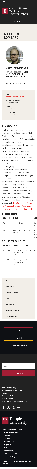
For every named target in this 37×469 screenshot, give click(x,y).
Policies (7, 439)
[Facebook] (3, 407)
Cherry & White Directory (12, 429)
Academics (10, 281)
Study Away (10, 304)
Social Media (9, 442)
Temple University (5, 2)
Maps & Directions (11, 432)
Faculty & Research (12, 310)
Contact (7, 436)
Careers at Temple (11, 454)
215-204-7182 (11, 109)
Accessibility (9, 451)
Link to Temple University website (15, 421)
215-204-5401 (11, 115)
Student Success (12, 293)
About (8, 299)
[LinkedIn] (18, 407)
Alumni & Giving (11, 316)
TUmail (6, 448)
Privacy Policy (9, 457)
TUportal (7, 445)
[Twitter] (8, 407)
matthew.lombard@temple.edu (17, 97)
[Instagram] (13, 407)
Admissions (10, 287)
